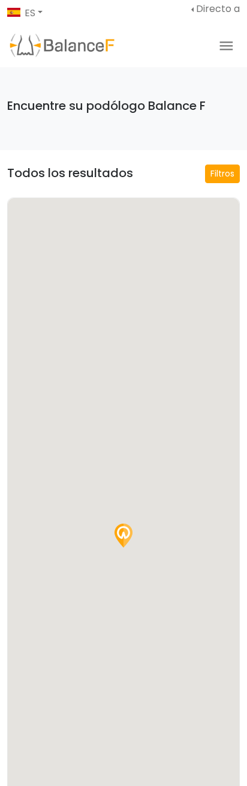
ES (30, 13)
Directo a (218, 9)
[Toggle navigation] (226, 45)
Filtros (222, 174)
